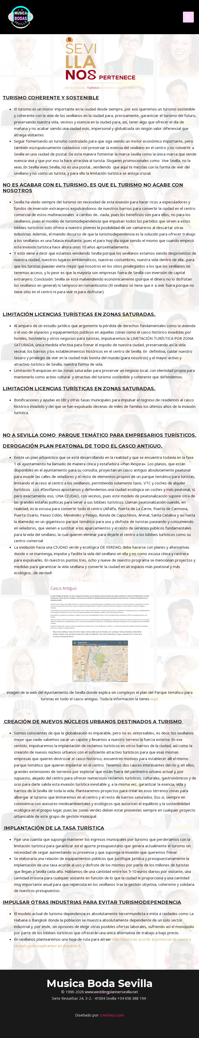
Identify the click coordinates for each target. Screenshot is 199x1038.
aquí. (155, 698)
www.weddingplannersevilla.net (111, 991)
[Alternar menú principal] (188, 17)
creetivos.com (112, 1015)
